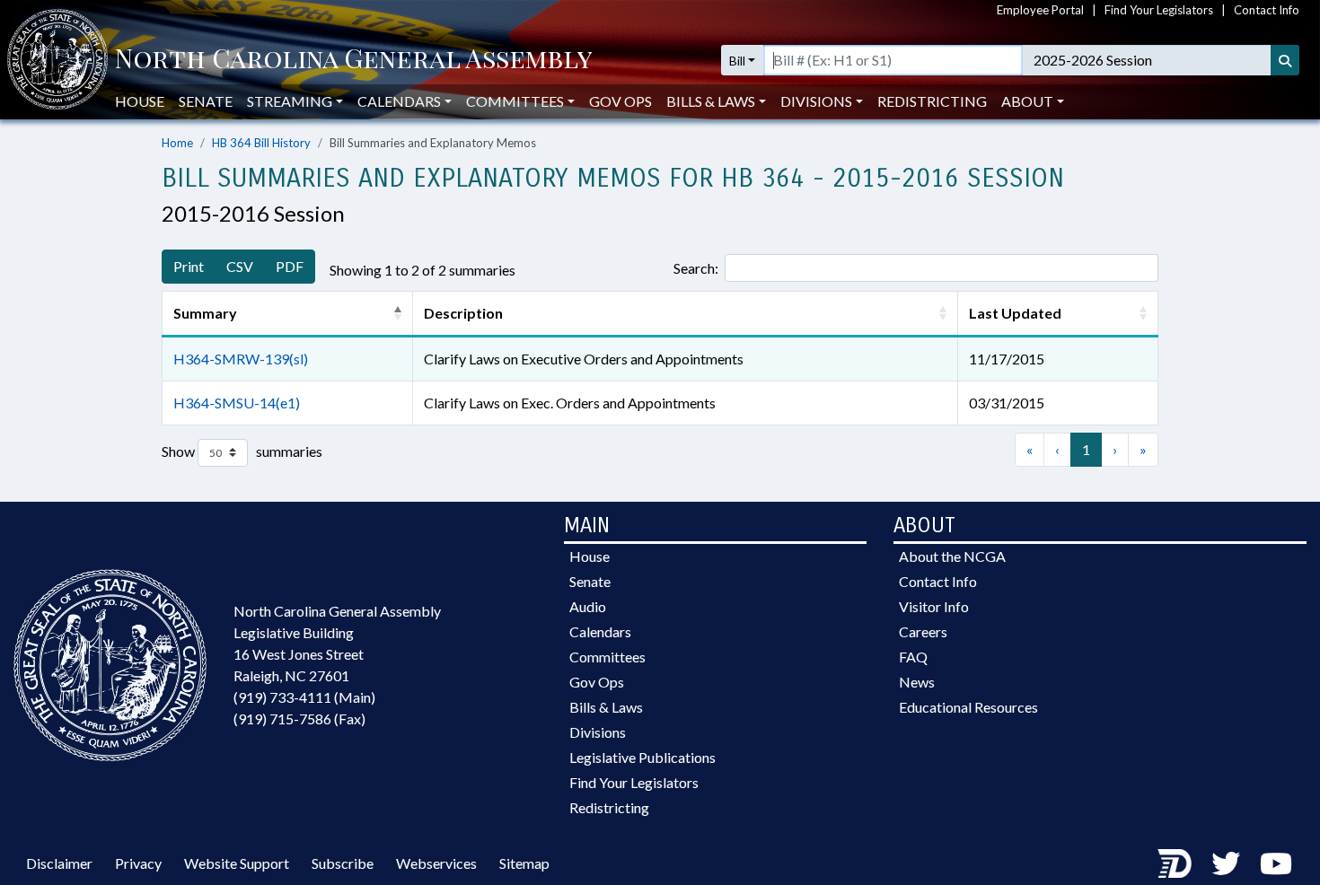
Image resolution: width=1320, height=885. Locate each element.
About (1027, 101)
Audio (587, 606)
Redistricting (932, 101)
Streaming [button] (289, 101)
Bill (737, 60)
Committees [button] (515, 101)
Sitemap (524, 863)
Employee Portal (1040, 10)
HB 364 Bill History (261, 143)
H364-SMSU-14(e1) (236, 402)
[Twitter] (1225, 863)
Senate (206, 101)
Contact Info (1266, 10)
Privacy (138, 863)
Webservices (436, 863)
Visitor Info (934, 606)
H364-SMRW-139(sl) (240, 358)
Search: (695, 267)
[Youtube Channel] (1276, 863)
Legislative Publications (642, 757)
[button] (397, 313)
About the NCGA (952, 556)
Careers (923, 631)
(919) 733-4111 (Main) (304, 696)
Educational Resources (968, 706)
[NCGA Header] (353, 60)
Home (177, 143)
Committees (607, 656)
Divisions (597, 731)
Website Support (236, 863)
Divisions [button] (816, 101)
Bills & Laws (606, 706)
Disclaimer (59, 863)
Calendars (600, 631)
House (139, 101)
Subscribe (343, 863)
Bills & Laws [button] (710, 101)
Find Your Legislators (1158, 10)
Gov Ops (620, 101)
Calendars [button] (399, 101)
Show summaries (242, 450)
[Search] (1285, 60)
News (917, 681)
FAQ (913, 656)
